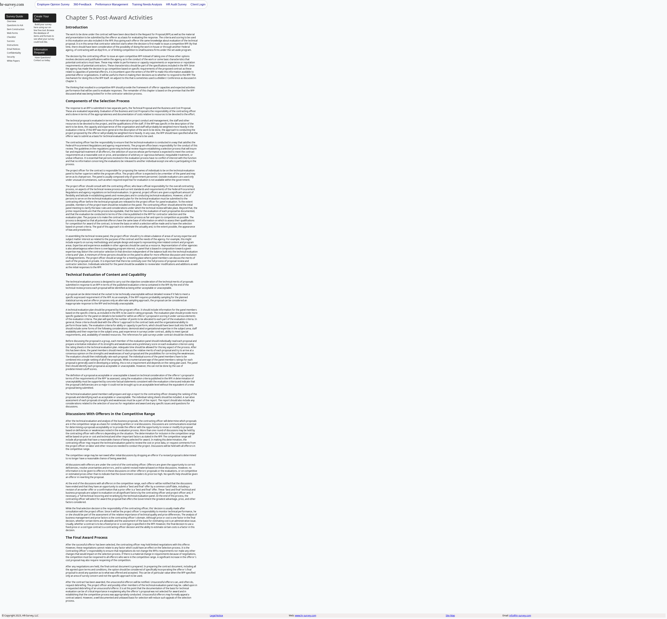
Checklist (11, 37)
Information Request (41, 51)
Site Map (450, 615)
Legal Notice (216, 615)
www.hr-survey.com (305, 615)
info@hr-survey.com (520, 615)
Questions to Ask (15, 25)
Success (11, 41)
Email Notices (13, 49)
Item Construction (15, 29)
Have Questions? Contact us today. (42, 59)
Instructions (12, 45)
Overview (11, 21)
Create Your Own (41, 18)
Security (11, 56)
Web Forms (12, 33)
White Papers (13, 60)
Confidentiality (14, 52)
